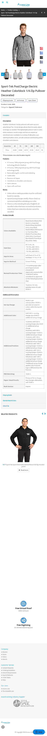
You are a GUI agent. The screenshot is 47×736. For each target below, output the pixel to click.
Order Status (7, 677)
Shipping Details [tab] (7, 395)
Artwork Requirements (9, 673)
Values (5, 657)
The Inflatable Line (8, 691)
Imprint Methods (8, 675)
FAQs (4, 680)
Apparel (11, 107)
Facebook (3, 727)
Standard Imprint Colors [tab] (9, 401)
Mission (5, 652)
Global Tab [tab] (6, 406)
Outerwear (18, 107)
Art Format (20, 100)
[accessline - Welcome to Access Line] (23, 4)
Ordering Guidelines (9, 670)
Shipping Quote (8, 100)
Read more (24, 470)
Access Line (6, 689)
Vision (4, 654)
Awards (5, 659)
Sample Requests (8, 668)
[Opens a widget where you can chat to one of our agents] (39, 732)
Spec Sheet (32, 100)
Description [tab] (6, 115)
